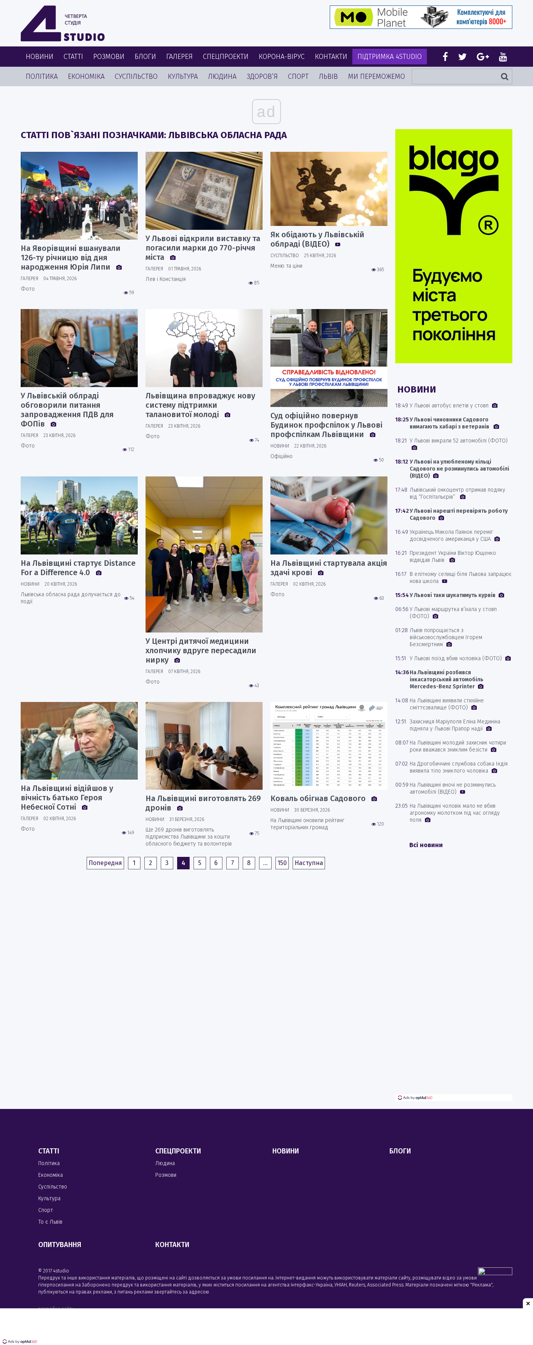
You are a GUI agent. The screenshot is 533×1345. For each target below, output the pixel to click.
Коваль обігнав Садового (319, 798)
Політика (42, 76)
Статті (73, 56)
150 (282, 863)
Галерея (179, 56)
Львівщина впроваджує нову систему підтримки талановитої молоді (200, 405)
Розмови (108, 56)
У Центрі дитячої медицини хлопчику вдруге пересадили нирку (201, 650)
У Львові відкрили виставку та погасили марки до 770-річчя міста (203, 248)
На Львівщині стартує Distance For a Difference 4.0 (78, 567)
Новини (39, 56)
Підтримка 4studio (389, 56)
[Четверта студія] (63, 23)
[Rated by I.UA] (495, 1273)
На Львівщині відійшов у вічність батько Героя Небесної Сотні (67, 798)
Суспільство (136, 76)
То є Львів (50, 1222)
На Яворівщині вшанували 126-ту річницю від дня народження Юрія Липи (71, 257)
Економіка (86, 76)
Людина (222, 76)
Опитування (59, 1244)
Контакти (331, 56)
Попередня (105, 863)
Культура (183, 76)
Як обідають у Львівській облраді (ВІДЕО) (317, 239)
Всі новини (426, 845)
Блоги (145, 56)
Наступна (309, 863)
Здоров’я (262, 76)
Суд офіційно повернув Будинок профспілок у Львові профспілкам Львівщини (326, 425)
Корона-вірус (282, 56)
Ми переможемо (376, 76)
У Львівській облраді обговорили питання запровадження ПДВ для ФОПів (67, 409)
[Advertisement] (453, 977)
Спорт (298, 76)
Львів (328, 76)
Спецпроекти (226, 56)
